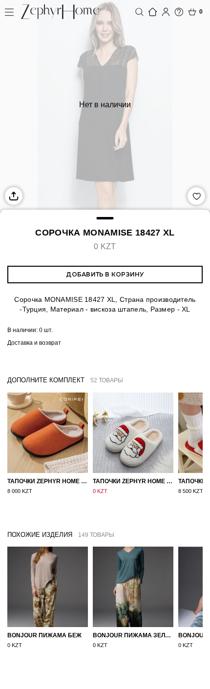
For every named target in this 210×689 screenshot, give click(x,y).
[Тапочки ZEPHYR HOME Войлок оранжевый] (47, 433)
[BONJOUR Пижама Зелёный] (133, 587)
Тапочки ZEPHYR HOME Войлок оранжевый (47, 481)
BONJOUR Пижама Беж (44, 635)
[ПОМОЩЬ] (179, 12)
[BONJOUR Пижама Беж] (47, 587)
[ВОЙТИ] (166, 12)
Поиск (139, 12)
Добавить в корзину (105, 274)
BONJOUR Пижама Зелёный (133, 635)
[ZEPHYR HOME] (60, 11)
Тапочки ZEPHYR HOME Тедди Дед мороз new (133, 481)
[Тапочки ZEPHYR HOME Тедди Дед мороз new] (133, 433)
